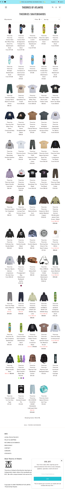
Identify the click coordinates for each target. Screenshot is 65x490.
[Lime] (19, 378)
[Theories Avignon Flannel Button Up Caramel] (32, 116)
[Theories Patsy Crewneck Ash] (55, 328)
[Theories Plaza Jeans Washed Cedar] (55, 173)
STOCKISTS (8, 453)
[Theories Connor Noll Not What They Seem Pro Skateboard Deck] (10, 29)
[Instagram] (3, 2)
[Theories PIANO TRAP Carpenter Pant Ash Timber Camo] (32, 144)
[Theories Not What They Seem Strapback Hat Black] (21, 116)
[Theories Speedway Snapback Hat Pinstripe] (21, 173)
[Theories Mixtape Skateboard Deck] (10, 60)
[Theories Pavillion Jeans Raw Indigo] (21, 297)
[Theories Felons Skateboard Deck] (55, 29)
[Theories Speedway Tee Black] (32, 173)
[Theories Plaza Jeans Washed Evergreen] (55, 260)
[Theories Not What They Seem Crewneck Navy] (10, 116)
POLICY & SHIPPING (10, 440)
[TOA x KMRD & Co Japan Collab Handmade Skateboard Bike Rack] (44, 260)
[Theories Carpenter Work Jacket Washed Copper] (44, 200)
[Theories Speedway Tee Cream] (21, 89)
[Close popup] (61, 460)
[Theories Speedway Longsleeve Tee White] (55, 116)
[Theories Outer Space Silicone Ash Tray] (44, 389)
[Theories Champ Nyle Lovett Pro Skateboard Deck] (44, 60)
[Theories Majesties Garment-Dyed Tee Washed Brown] (44, 328)
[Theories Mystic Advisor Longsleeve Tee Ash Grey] (10, 260)
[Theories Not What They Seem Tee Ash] (32, 89)
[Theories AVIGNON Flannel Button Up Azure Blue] (44, 116)
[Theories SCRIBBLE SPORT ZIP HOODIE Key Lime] (32, 297)
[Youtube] (5, 2)
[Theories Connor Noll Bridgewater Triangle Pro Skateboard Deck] (21, 29)
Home (25, 425)
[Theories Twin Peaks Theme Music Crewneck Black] (32, 328)
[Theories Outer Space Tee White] (21, 144)
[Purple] (23, 378)
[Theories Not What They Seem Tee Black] (55, 89)
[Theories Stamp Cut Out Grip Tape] (10, 389)
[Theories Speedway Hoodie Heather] (10, 144)
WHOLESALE (8, 445)
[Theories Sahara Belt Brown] (32, 260)
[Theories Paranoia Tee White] (55, 233)
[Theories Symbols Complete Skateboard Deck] (55, 297)
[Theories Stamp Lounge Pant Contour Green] (21, 200)
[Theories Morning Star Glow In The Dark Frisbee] (44, 233)
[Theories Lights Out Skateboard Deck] (44, 29)
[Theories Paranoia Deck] (32, 60)
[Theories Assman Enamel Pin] (21, 389)
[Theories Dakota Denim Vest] (32, 200)
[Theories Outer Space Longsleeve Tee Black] (55, 144)
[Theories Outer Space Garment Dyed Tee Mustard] (44, 144)
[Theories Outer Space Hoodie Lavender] (10, 173)
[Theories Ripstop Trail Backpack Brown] (32, 359)
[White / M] (21, 162)
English (53, 2)
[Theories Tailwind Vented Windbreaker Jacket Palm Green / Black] (55, 200)
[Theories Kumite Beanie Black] (32, 233)
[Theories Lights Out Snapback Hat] (10, 200)
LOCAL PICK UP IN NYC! (12, 437)
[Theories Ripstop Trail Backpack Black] (44, 359)
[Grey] (21, 378)
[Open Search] (52, 7)
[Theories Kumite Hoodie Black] (21, 233)
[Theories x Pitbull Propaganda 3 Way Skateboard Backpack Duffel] (21, 260)
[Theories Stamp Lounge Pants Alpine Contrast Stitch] (10, 89)
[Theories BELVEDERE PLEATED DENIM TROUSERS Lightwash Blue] (32, 389)
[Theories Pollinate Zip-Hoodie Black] (10, 233)
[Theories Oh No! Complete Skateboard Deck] (10, 328)
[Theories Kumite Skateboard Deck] (55, 60)
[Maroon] (21, 285)
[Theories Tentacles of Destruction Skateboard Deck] (21, 60)
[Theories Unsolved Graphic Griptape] (55, 359)
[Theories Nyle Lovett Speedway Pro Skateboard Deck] (32, 29)
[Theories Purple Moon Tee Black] (44, 173)
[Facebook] (0, 2)
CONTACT (7, 448)
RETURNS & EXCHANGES (12, 442)
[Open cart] (59, 7)
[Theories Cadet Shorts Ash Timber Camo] (44, 89)
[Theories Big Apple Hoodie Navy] (10, 359)
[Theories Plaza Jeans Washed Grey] (10, 297)
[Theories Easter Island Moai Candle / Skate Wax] (21, 359)
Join (47, 478)
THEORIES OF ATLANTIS (32, 7)
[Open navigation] (6, 7)
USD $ (61, 2)
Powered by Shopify (11, 486)
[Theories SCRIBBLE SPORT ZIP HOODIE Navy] (44, 297)
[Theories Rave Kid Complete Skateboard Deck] (21, 328)
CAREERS (7, 450)
